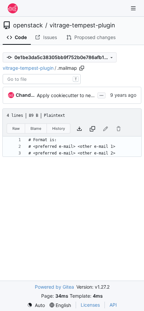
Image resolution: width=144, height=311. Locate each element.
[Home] (12, 8)
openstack (28, 25)
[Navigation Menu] (134, 8)
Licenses (90, 305)
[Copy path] (81, 68)
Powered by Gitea (54, 287)
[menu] (36, 305)
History (58, 128)
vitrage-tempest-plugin (82, 25)
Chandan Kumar (25, 95)
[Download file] (79, 128)
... (101, 94)
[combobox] (42, 79)
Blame (35, 128)
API (113, 305)
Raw (16, 128)
